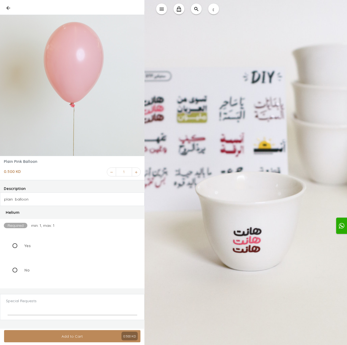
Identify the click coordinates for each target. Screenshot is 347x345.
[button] (72, 212)
